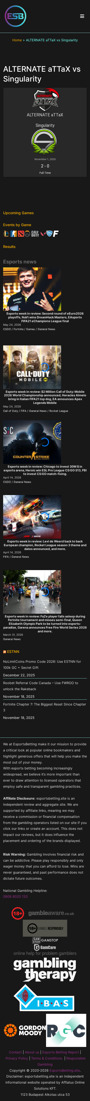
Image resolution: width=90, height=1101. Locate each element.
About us (32, 1052)
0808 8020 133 (15, 896)
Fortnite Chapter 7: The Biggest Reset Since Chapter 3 (44, 707)
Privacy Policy (17, 1058)
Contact (15, 1052)
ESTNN (13, 651)
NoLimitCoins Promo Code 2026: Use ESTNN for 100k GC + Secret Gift (42, 664)
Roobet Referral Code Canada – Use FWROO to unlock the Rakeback (40, 686)
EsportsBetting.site (65, 1070)
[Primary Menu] (82, 16)
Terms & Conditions (46, 1058)
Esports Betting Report (60, 1052)
